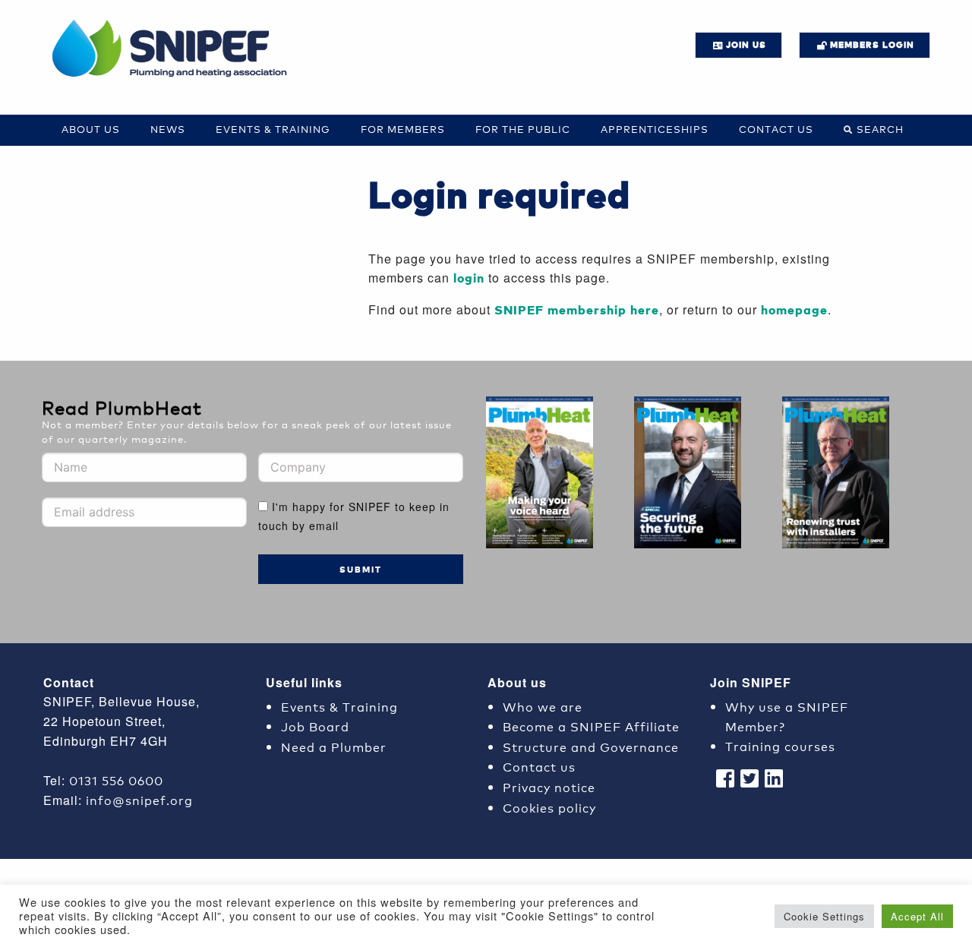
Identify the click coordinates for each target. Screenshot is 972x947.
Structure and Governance (591, 746)
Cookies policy (549, 807)
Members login (872, 44)
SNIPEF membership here (576, 309)
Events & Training (273, 128)
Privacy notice (549, 786)
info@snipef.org (139, 799)
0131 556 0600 (116, 779)
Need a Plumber (334, 746)
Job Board (315, 725)
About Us (91, 128)
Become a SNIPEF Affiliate (591, 725)
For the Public (522, 128)
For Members (403, 128)
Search (880, 128)
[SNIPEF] (175, 49)
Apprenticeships (654, 128)
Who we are (542, 706)
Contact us (776, 128)
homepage (794, 309)
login (468, 277)
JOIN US (746, 44)
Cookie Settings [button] (824, 916)
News (167, 128)
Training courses (780, 745)
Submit (360, 569)
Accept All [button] (917, 916)
